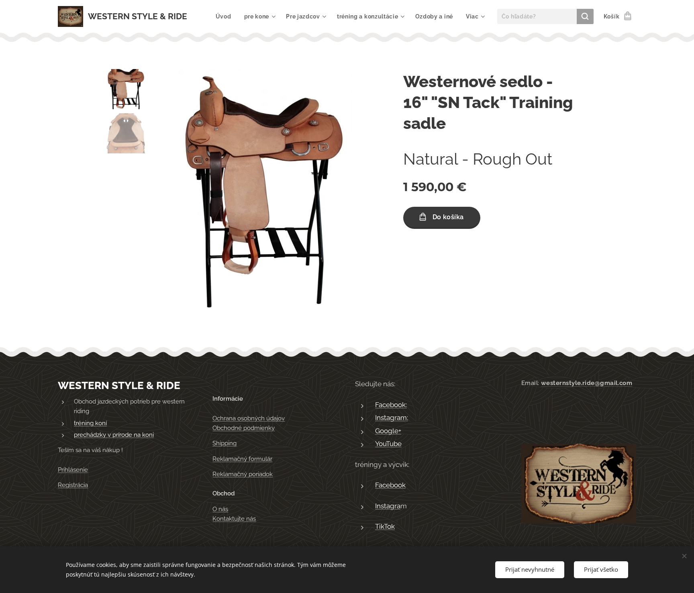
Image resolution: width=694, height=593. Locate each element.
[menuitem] (226, 16)
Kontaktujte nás (234, 518)
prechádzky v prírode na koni (114, 434)
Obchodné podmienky (243, 428)
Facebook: (391, 405)
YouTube (388, 444)
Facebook (390, 485)
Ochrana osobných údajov (248, 418)
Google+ (388, 431)
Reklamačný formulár (242, 459)
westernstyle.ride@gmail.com (586, 383)
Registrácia (73, 485)
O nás (220, 509)
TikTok (385, 526)
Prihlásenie (73, 469)
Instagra (387, 506)
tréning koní (90, 423)
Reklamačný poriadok (242, 474)
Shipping (224, 443)
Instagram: (391, 418)
